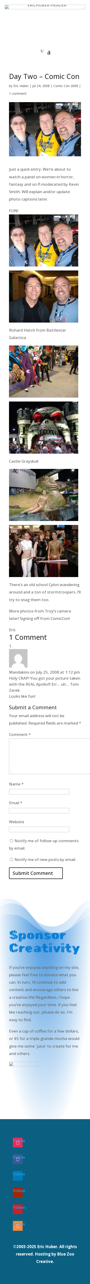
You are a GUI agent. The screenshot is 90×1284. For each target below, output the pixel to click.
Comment (20, 734)
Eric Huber (21, 86)
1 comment (18, 93)
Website (16, 821)
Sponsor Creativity (33, 1087)
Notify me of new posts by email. (45, 859)
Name (16, 784)
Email (15, 802)
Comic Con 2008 (65, 86)
